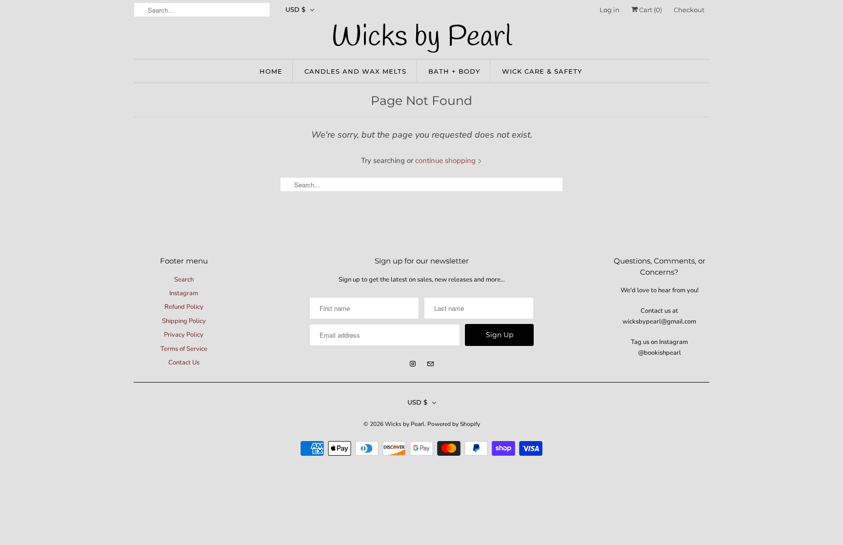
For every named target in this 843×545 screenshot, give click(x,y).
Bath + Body (454, 71)
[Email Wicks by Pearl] (430, 364)
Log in (610, 10)
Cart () (650, 10)
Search (184, 279)
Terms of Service (184, 348)
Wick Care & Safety (542, 71)
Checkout (689, 10)
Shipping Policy (184, 321)
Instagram (183, 293)
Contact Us (184, 362)
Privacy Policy (183, 334)
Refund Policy (183, 307)
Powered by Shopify (453, 424)
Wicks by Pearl (404, 424)
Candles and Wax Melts (355, 71)
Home (271, 71)
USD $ (295, 9)
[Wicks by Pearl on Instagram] (412, 364)
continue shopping (446, 160)
